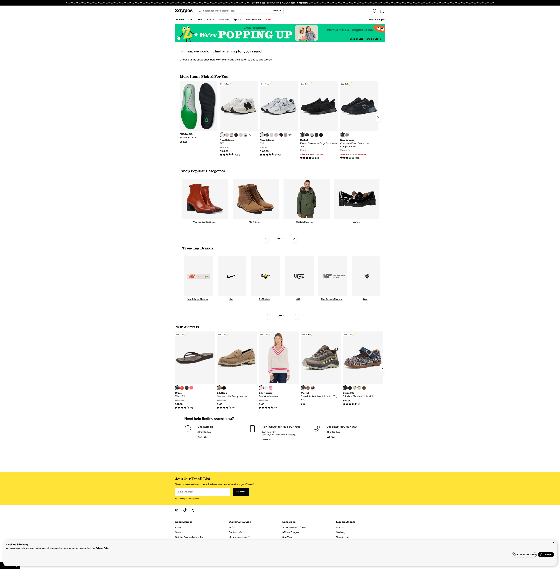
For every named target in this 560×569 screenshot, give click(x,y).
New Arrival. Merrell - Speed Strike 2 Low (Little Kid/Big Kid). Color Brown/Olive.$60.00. (321, 368)
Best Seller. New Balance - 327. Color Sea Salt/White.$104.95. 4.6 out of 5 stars (239, 118)
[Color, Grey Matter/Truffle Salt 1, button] (271, 135)
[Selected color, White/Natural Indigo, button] (262, 135)
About (178, 527)
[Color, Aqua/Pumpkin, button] (347, 135)
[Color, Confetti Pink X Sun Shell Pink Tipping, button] (270, 388)
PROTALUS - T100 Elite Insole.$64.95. (198, 112)
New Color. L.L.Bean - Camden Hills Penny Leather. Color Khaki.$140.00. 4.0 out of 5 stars (237, 370)
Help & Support (377, 19)
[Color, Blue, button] (316, 135)
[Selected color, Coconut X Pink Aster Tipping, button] (261, 388)
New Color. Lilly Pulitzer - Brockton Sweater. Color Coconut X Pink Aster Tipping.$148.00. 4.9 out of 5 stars (279, 370)
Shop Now (302, 2)
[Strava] (193, 510)
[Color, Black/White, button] (321, 135)
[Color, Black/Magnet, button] (281, 135)
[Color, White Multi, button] (312, 388)
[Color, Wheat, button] (308, 388)
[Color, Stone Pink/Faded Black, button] (276, 135)
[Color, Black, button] (186, 388)
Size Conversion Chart (294, 527)
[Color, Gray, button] (311, 135)
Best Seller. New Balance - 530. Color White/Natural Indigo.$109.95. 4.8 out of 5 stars (279, 118)
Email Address (185, 491)
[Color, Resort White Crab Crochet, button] (266, 388)
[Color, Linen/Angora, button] (240, 135)
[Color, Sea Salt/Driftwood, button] (285, 135)
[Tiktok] (185, 510)
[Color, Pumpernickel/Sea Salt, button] (236, 135)
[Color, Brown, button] (307, 135)
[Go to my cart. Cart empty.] (382, 11)
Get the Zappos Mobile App (189, 537)
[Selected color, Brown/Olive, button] (303, 388)
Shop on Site (356, 38)
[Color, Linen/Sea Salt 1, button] (231, 135)
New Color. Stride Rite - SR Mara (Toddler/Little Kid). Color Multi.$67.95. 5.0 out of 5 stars (363, 368)
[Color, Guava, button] (191, 388)
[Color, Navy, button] (350, 388)
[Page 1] (279, 238)
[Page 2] (283, 315)
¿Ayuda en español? (239, 537)
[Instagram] (177, 510)
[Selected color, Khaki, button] (219, 388)
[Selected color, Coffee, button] (177, 388)
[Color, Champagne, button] (354, 388)
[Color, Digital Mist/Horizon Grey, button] (245, 135)
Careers (179, 532)
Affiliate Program (291, 532)
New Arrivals (342, 537)
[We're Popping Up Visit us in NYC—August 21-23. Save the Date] (280, 33)
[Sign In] (374, 11)
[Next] (378, 118)
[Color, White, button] (359, 388)
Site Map (287, 537)
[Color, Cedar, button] (364, 388)
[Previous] (266, 238)
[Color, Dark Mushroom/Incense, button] (267, 135)
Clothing (340, 532)
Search (276, 10)
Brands (340, 527)
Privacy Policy (103, 548)
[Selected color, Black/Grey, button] (302, 135)
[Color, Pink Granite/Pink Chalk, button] (226, 135)
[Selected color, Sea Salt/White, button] (222, 135)
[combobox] (233, 11)
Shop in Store (373, 38)
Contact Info (235, 532)
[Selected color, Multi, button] (345, 388)
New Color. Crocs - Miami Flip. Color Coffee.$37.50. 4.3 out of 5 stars (195, 370)
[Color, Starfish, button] (182, 388)
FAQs (232, 527)
